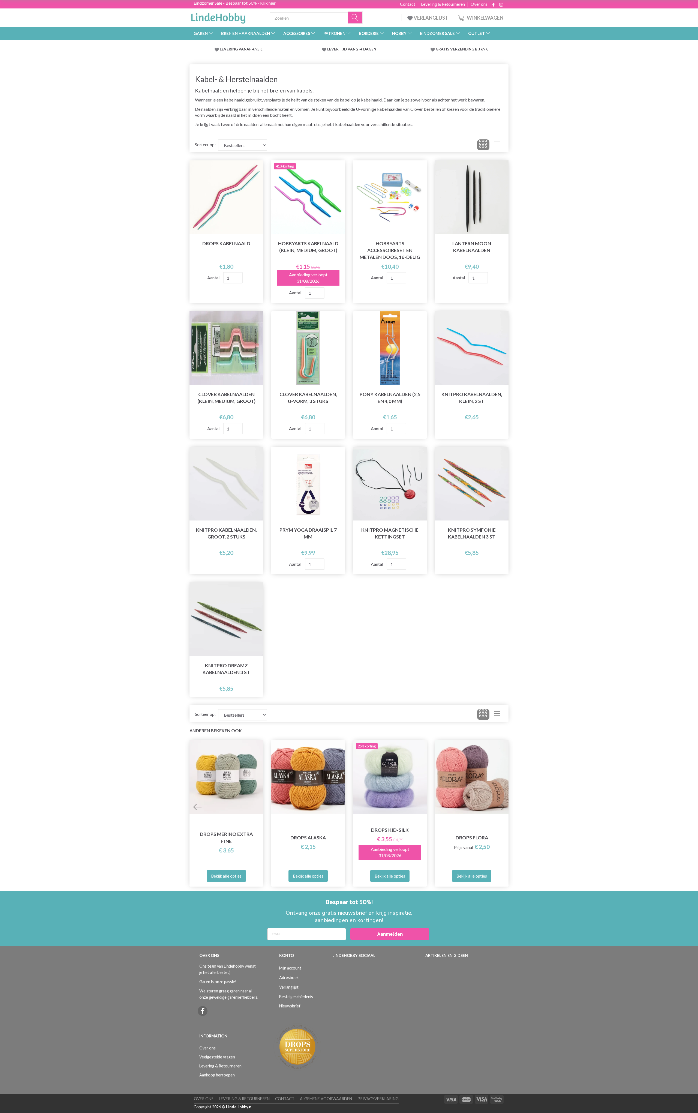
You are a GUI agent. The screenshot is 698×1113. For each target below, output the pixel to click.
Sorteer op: (205, 144)
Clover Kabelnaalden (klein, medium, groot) (226, 397)
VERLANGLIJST (430, 18)
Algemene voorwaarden (326, 1098)
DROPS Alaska (308, 837)
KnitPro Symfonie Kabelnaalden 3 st (472, 533)
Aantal (213, 277)
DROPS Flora (472, 837)
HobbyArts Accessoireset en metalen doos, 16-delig (390, 250)
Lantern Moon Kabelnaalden (471, 247)
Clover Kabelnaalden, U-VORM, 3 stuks (308, 397)
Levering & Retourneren (443, 4)
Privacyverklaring (378, 1098)
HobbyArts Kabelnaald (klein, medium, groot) (308, 247)
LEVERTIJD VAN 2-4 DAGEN (351, 49)
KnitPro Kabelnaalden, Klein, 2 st (471, 397)
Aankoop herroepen (217, 1075)
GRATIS (443, 49)
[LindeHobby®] (218, 17)
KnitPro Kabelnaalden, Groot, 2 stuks (226, 533)
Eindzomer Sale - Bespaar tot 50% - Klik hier (235, 2)
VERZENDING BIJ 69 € (469, 49)
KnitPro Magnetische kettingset (390, 533)
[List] (497, 144)
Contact (407, 4)
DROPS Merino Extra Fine (226, 837)
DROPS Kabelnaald (226, 243)
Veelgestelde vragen (217, 1057)
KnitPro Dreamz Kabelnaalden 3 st (226, 669)
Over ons (479, 4)
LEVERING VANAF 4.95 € (241, 49)
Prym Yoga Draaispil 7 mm (308, 533)
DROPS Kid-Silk (390, 830)
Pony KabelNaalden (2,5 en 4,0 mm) (390, 397)
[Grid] (483, 144)
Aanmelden (390, 934)
